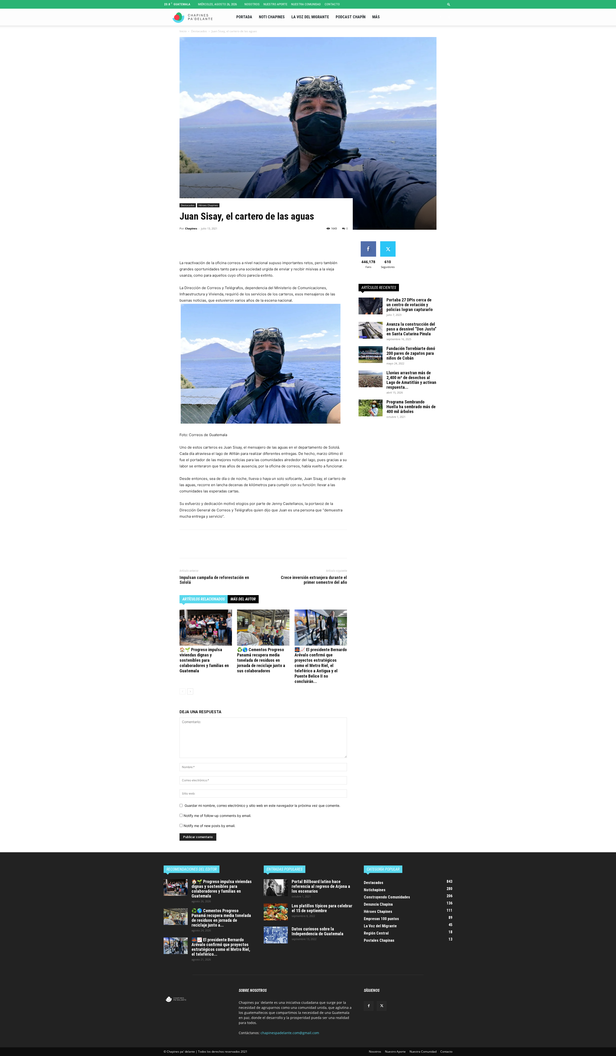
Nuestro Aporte (275, 4)
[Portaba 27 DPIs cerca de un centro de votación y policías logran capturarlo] (371, 306)
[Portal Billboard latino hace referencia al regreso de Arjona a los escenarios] (276, 887)
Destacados (199, 31)
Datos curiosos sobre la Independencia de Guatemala (317, 931)
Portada (244, 17)
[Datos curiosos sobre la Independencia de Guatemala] (276, 935)
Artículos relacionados (203, 599)
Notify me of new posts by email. (209, 826)
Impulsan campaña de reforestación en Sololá (214, 580)
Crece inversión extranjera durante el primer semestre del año (314, 580)
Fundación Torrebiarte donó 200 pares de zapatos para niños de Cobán (410, 353)
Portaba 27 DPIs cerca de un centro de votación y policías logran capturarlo (409, 304)
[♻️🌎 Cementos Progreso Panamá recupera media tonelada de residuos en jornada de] (263, 628)
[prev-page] (183, 691)
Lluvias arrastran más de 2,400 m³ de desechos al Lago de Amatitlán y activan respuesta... (411, 380)
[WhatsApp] (217, 246)
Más (376, 17)
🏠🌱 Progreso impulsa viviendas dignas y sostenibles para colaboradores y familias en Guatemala (204, 660)
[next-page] (190, 691)
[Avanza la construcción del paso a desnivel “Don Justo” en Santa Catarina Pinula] (371, 330)
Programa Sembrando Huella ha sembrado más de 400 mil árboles (411, 406)
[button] (448, 4)
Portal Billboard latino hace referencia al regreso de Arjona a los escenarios (321, 886)
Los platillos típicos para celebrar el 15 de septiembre (322, 908)
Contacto (332, 4)
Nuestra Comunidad (306, 4)
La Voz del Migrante (310, 17)
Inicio (183, 31)
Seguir (387, 243)
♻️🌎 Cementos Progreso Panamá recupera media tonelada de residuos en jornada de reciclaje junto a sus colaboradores (261, 660)
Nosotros (252, 4)
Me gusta (368, 243)
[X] (448, 17)
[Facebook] (440, 17)
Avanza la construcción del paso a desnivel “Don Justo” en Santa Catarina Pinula (411, 329)
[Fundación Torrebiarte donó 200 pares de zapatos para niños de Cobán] (371, 354)
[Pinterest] (206, 246)
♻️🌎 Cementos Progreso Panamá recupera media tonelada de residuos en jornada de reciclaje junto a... (221, 918)
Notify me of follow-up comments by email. (217, 816)
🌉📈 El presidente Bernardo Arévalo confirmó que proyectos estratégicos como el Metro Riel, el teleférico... (221, 947)
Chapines (191, 228)
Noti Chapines (272, 17)
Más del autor (243, 599)
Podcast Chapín (351, 17)
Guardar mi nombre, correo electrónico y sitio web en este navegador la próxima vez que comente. (262, 805)
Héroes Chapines (208, 205)
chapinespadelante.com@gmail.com (290, 1033)
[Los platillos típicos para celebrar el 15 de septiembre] (276, 911)
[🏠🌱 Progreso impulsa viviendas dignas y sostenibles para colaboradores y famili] (206, 628)
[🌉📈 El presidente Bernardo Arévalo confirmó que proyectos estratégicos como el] (321, 628)
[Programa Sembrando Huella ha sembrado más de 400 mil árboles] (371, 408)
